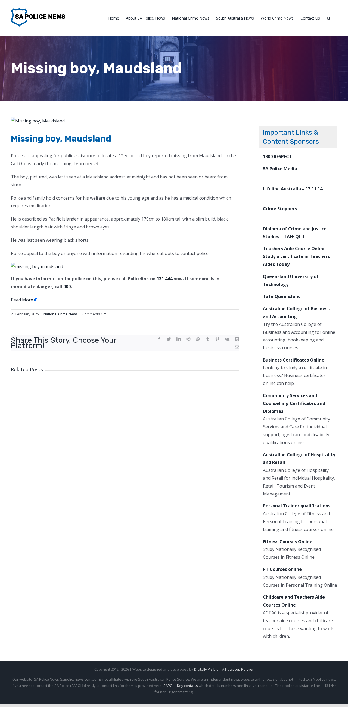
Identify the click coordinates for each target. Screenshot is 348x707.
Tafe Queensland (282, 296)
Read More (22, 300)
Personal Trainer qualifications (296, 506)
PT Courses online (282, 569)
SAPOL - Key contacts (180, 685)
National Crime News (61, 314)
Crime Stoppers (280, 209)
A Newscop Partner (238, 669)
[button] (328, 18)
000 (67, 287)
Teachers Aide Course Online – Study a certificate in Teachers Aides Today (296, 256)
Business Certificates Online (293, 360)
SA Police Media (280, 169)
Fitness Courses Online (287, 542)
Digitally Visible (206, 669)
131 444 (164, 279)
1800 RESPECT (277, 156)
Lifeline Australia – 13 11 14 (292, 189)
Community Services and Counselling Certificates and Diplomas (294, 403)
